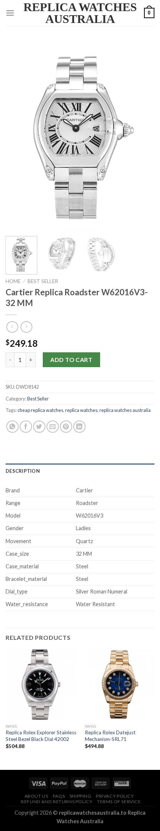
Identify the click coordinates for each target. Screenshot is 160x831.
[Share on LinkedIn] (79, 427)
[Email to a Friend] (53, 427)
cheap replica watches (40, 410)
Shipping (81, 796)
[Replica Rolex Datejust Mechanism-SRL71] (120, 684)
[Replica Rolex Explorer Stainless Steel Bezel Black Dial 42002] (41, 684)
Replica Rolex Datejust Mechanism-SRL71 (110, 735)
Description (23, 471)
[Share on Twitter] (39, 427)
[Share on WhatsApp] (12, 427)
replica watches (81, 410)
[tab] (80, 470)
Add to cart (71, 359)
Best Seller (43, 281)
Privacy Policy (115, 796)
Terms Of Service (119, 801)
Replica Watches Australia (80, 13)
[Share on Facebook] (26, 427)
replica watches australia (125, 410)
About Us (36, 796)
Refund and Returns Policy (56, 801)
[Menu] (10, 13)
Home (13, 281)
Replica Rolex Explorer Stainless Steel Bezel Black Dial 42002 (41, 735)
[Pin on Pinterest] (66, 427)
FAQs (59, 796)
